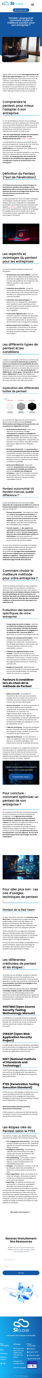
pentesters (12, 207)
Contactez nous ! (21, 776)
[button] (34, 1359)
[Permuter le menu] (32, 4)
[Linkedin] (1, 1363)
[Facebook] (4, 1363)
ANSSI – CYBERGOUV (29, 139)
